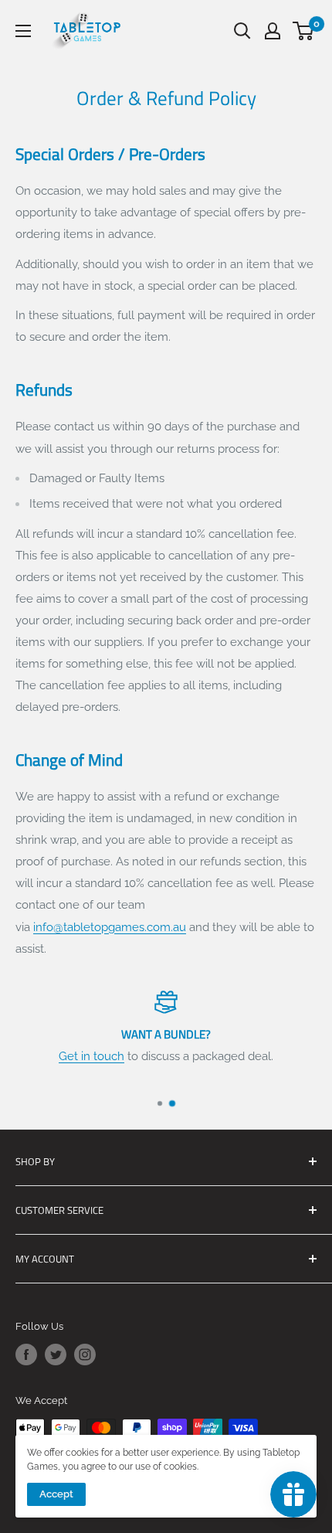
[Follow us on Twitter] (55, 1354)
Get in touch (91, 1056)
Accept (56, 1494)
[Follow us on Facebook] (26, 1354)
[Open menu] (23, 31)
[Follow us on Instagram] (85, 1354)
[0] (303, 31)
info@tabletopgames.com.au (109, 927)
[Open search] (242, 30)
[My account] (272, 30)
